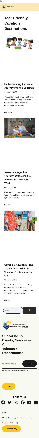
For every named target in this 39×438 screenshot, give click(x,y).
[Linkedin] (36, 402)
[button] (1, 1)
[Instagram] (16, 402)
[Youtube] (29, 402)
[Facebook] (3, 402)
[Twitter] (10, 402)
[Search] (29, 310)
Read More (8, 112)
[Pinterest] (23, 402)
